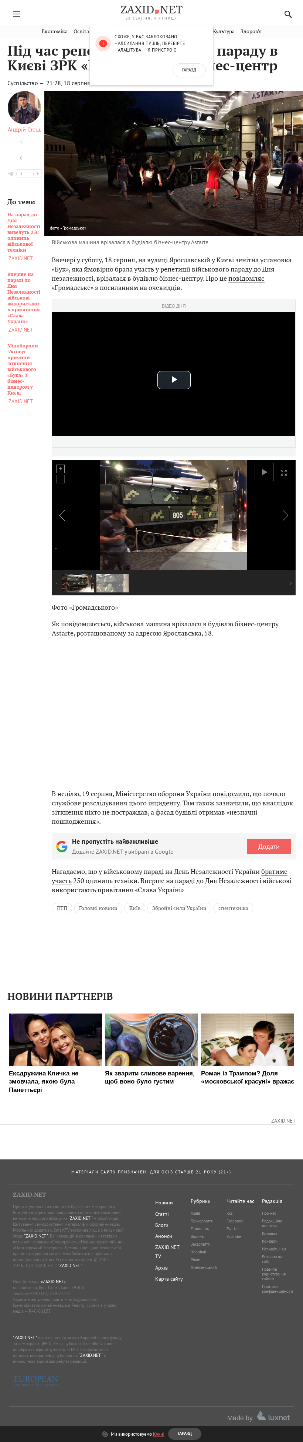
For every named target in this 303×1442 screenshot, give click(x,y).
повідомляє (246, 278)
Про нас (269, 1213)
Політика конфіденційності (277, 1289)
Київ (134, 908)
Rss (230, 1213)
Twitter (233, 1228)
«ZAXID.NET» (53, 1281)
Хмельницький (204, 1267)
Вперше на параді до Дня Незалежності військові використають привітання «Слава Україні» (23, 298)
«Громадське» (73, 228)
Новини (164, 1202)
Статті (162, 1214)
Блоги (161, 1225)
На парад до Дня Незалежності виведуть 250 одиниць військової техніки (23, 232)
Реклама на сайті (272, 1259)
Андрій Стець (24, 129)
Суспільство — (26, 83)
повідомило (230, 794)
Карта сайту (169, 1278)
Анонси (163, 1236)
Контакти (270, 1241)
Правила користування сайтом (274, 1274)
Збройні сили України (179, 908)
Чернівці (198, 1251)
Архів (161, 1267)
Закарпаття (200, 1244)
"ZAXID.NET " (80, 1218)
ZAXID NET (151, 10)
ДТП (62, 908)
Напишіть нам (274, 1249)
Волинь (197, 1236)
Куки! (158, 1434)
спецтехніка (233, 908)
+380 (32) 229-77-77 (50, 1293)
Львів (195, 1213)
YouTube (234, 1236)
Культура (224, 31)
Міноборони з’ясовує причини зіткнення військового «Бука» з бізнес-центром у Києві (22, 369)
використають (74, 890)
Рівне (195, 1259)
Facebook (235, 1221)
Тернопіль (200, 1228)
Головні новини (98, 908)
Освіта (81, 31)
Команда (269, 1233)
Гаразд (189, 70)
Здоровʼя (251, 31)
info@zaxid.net (83, 1299)
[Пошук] (286, 14)
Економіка (55, 31)
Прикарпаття (201, 1221)
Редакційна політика (272, 1223)
